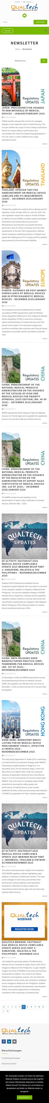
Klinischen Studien (9, 1064)
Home (17, 49)
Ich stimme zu (24, 1097)
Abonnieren (40, 22)
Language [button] (28, 2)
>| (7, 1011)
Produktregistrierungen (11, 1058)
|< (4, 1007)
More (45, 144)
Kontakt (17, 2)
